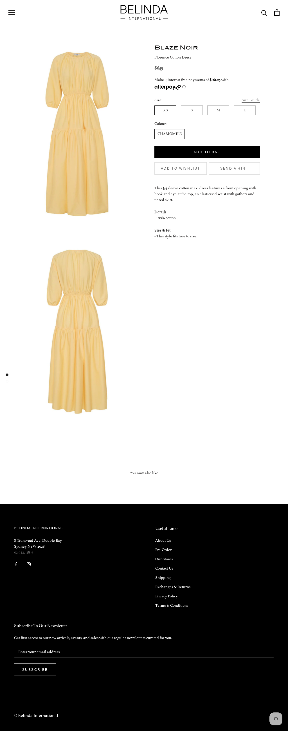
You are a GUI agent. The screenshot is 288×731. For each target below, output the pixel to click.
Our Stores (164, 559)
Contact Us (164, 568)
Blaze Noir (176, 47)
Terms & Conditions (171, 606)
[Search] (264, 12)
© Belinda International (36, 716)
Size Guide (251, 100)
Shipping (163, 578)
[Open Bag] (277, 12)
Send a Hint (234, 168)
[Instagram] (29, 564)
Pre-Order (163, 550)
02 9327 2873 (23, 552)
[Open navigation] (11, 12)
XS (165, 110)
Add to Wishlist (180, 168)
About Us (163, 541)
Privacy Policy (166, 596)
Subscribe (35, 670)
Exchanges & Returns (172, 587)
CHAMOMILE (170, 134)
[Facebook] (16, 564)
